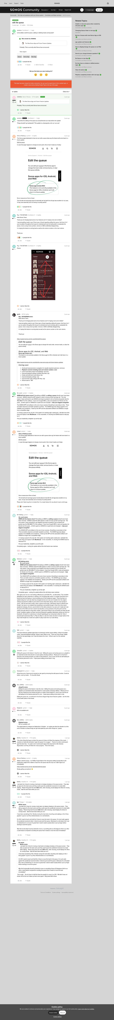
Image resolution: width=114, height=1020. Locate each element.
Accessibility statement (68, 892)
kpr (18, 802)
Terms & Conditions (45, 892)
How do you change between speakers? (86, 53)
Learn (10, 3)
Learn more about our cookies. (86, 1009)
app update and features (82, 42)
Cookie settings (56, 892)
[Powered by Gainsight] (57, 889)
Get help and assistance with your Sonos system (30, 15)
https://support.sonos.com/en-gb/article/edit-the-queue (31, 766)
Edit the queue (21, 142)
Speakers (77, 32)
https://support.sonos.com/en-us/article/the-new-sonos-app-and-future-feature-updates (40, 362)
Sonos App (26, 57)
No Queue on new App (81, 58)
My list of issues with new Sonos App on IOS (88, 35)
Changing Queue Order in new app (85, 30)
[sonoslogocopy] (57, 3)
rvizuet (19, 431)
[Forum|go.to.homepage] (24, 10)
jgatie (18, 314)
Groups (61, 10)
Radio (22, 3)
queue (29, 344)
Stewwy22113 (20, 671)
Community (13, 15)
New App (33, 57)
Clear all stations (80, 70)
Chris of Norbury (21, 136)
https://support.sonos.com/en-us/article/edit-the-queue (31, 339)
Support (16, 3)
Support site (68, 10)
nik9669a (19, 97)
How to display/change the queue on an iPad (88, 47)
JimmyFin (19, 650)
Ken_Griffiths (20, 684)
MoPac (19, 738)
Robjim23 (19, 708)
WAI (18, 630)
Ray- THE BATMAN (22, 215)
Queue (19, 57)
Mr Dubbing (20, 514)
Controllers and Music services (53, 15)
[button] (89, 10)
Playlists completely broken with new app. (87, 74)
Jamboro (19, 30)
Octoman (19, 559)
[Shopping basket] (108, 3)
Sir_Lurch (19, 393)
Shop (5, 3)
